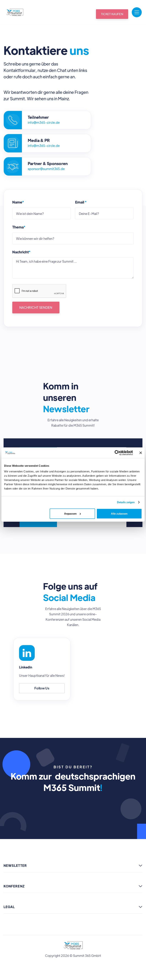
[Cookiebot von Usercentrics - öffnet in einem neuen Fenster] (117, 452)
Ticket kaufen (112, 14)
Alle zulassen (119, 513)
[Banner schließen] (140, 453)
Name (18, 202)
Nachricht (21, 252)
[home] (14, 12)
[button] (137, 12)
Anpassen (70, 513)
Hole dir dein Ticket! (73, 806)
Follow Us (41, 688)
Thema (18, 227)
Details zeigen (126, 502)
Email (81, 202)
